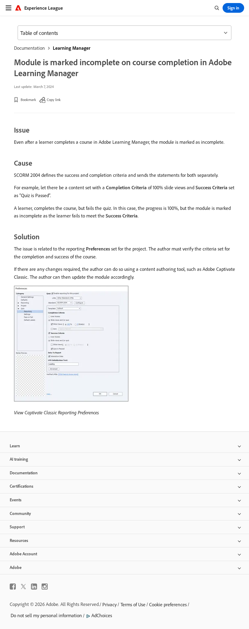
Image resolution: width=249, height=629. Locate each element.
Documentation (29, 48)
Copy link (54, 99)
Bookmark (28, 99)
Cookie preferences (168, 604)
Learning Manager (71, 48)
